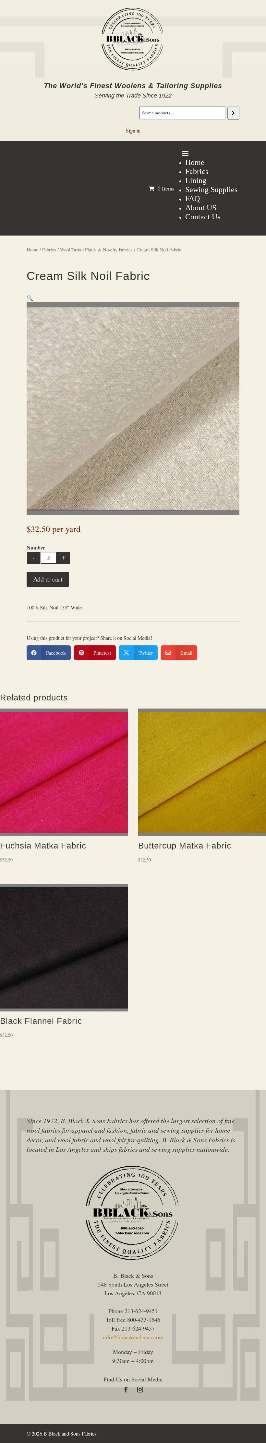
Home (194, 162)
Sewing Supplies (211, 189)
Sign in (133, 130)
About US (200, 207)
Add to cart (48, 579)
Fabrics (196, 171)
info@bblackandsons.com (133, 1337)
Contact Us (202, 217)
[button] (30, 297)
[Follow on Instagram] (140, 1389)
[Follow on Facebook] (126, 1389)
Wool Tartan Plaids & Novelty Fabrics (96, 249)
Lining (195, 180)
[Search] (233, 113)
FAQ (192, 198)
